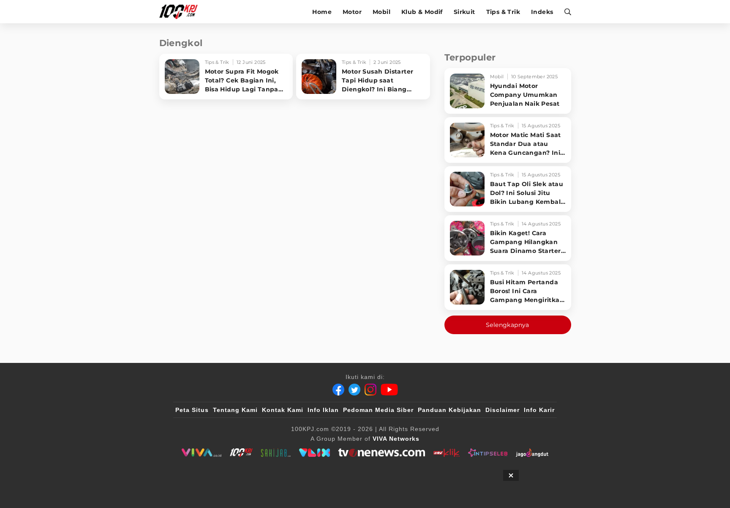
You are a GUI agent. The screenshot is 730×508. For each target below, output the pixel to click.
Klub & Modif (422, 12)
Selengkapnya (507, 325)
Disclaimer (502, 409)
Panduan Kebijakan (449, 409)
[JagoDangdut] (532, 452)
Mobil (381, 12)
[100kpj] (241, 452)
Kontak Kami (282, 409)
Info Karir (539, 409)
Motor (352, 12)
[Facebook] (338, 389)
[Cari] (565, 11)
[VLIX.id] (314, 452)
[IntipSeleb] (487, 452)
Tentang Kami (235, 409)
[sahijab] (276, 452)
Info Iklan (323, 409)
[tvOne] (381, 452)
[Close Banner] (511, 475)
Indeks (542, 12)
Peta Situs (192, 409)
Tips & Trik (503, 12)
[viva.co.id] (201, 452)
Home (322, 12)
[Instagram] (370, 389)
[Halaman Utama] (181, 11)
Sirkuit (464, 12)
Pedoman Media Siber (378, 409)
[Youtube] (389, 389)
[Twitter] (354, 389)
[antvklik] (446, 452)
